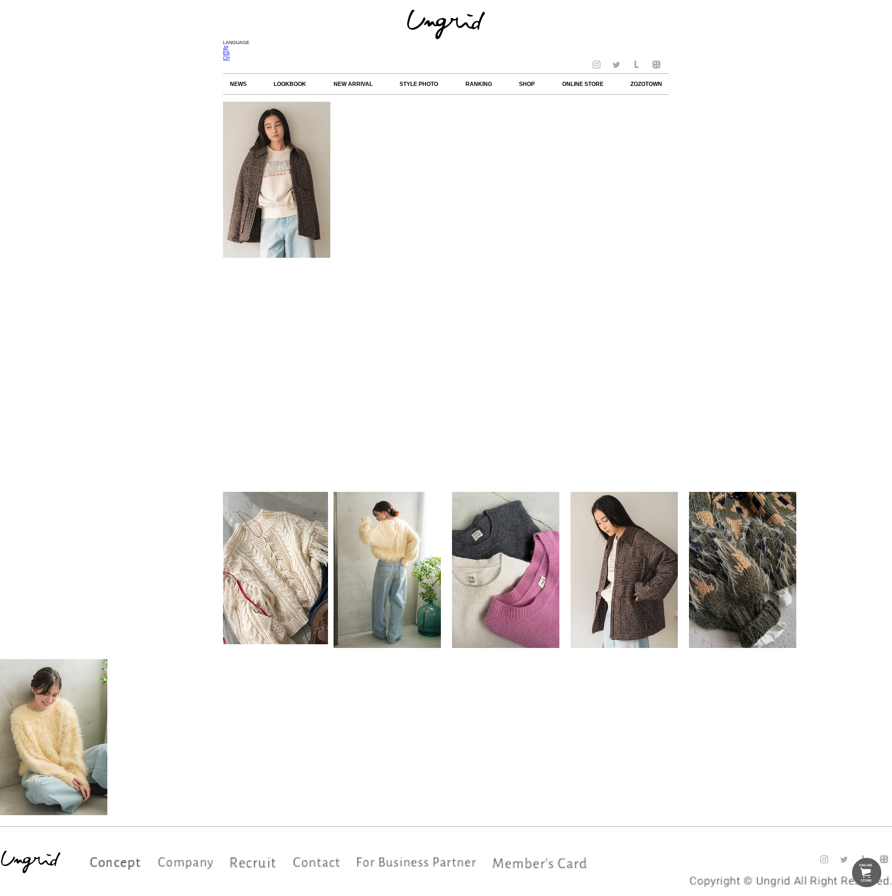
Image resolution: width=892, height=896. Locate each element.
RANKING (479, 84)
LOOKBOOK (290, 84)
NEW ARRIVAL (353, 84)
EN (226, 52)
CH (226, 57)
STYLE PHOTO (419, 84)
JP (226, 47)
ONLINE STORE (582, 84)
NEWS (238, 84)
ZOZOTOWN (646, 84)
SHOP (527, 84)
